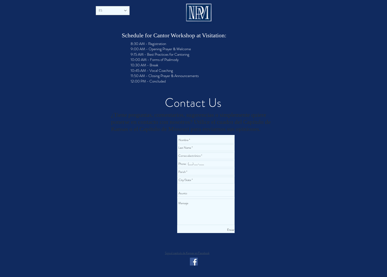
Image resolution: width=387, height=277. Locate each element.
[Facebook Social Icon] (194, 262)
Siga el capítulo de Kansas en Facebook (187, 253)
